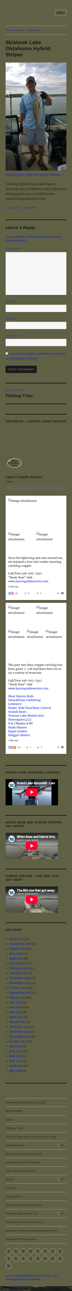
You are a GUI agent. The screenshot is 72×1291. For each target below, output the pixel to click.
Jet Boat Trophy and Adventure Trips (31, 1230)
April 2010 (16, 1065)
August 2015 (17, 997)
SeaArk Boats (17, 711)
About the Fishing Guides (23, 1205)
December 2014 (19, 1031)
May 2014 (15, 1056)
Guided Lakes (15, 1145)
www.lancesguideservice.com (28, 581)
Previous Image (14, 30)
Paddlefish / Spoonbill (21, 1239)
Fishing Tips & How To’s (22, 1213)
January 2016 (18, 973)
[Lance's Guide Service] (14, 463)
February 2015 (19, 1026)
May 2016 (15, 953)
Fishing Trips (14, 1128)
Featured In (14, 1196)
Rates (10, 1119)
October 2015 (18, 987)
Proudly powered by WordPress (23, 1279)
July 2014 (15, 1046)
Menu (60, 12)
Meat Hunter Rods (21, 696)
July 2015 (15, 1002)
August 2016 (17, 948)
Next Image (34, 30)
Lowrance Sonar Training (23, 1162)
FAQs (9, 1179)
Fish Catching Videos (20, 1171)
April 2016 (16, 958)
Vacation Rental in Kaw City (25, 1222)
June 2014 (16, 1051)
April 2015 (16, 1017)
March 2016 (17, 963)
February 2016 (19, 968)
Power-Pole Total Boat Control (29, 708)
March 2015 (17, 1022)
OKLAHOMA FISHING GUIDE (25, 1102)
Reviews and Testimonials (24, 1153)
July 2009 (15, 1070)
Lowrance (15, 704)
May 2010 (15, 1061)
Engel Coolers (17, 731)
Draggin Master (19, 735)
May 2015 (15, 1012)
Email (11, 318)
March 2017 (17, 939)
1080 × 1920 (29, 207)
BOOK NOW (14, 1111)
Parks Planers (17, 727)
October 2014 (18, 1041)
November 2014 (20, 1036)
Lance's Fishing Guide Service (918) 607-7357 (31, 1275)
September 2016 (20, 944)
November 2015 (20, 983)
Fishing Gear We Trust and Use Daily (31, 1136)
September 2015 (20, 992)
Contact (11, 1188)
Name (11, 301)
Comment (13, 249)
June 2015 (16, 1007)
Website (11, 335)
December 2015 (19, 978)
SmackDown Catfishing (24, 700)
